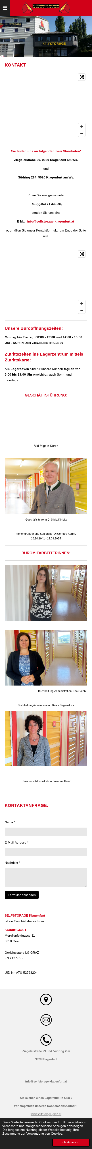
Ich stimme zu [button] (71, 1142)
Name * (10, 822)
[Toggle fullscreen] (81, 77)
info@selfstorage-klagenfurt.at (50, 221)
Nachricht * (12, 862)
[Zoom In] (81, 126)
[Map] (46, 105)
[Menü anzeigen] (5, 8)
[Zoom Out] (81, 133)
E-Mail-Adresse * (16, 842)
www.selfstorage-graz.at (46, 1114)
